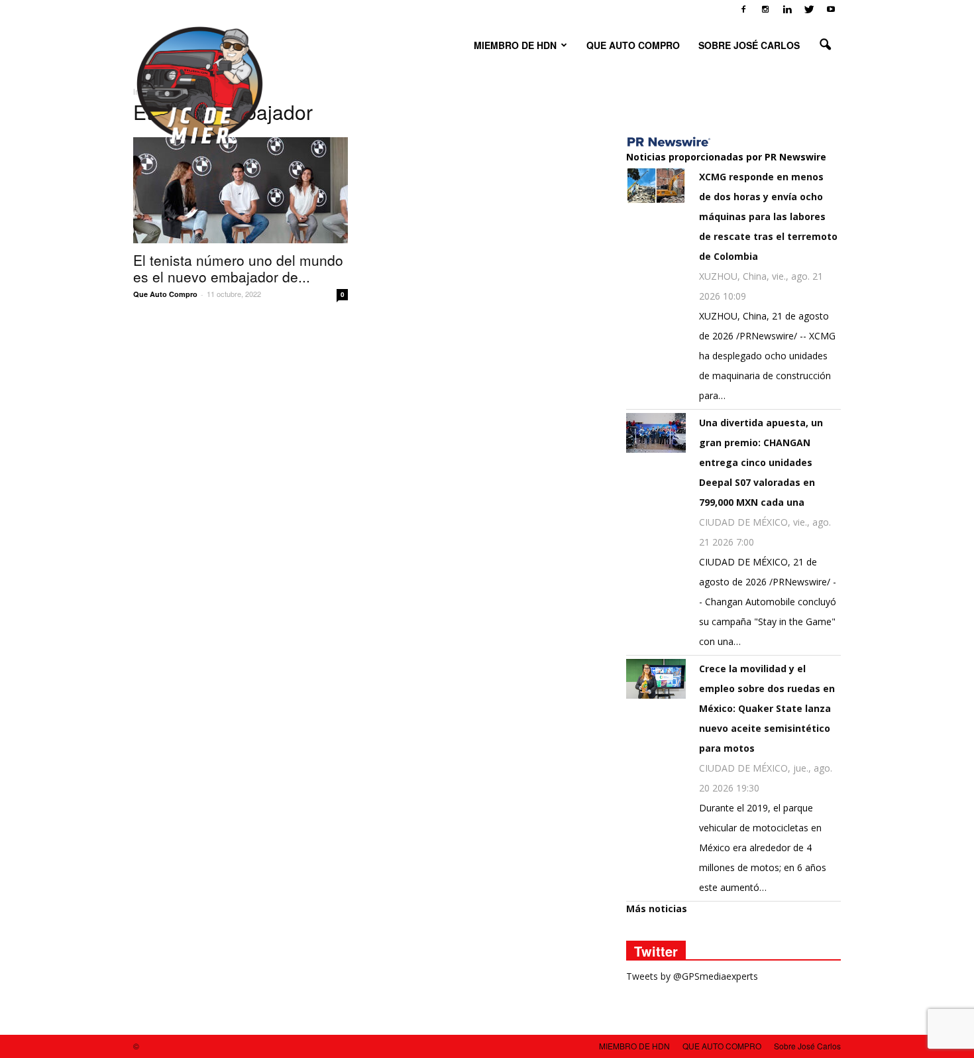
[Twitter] (809, 9)
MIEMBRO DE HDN (515, 45)
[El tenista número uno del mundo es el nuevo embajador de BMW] (240, 190)
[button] (825, 45)
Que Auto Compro (165, 294)
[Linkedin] (787, 9)
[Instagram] (765, 9)
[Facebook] (743, 9)
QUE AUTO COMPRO (633, 45)
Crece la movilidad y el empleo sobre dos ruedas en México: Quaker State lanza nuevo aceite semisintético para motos (767, 708)
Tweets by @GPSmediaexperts (692, 976)
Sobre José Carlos (749, 45)
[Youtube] (831, 9)
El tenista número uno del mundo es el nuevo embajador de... (238, 268)
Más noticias (656, 908)
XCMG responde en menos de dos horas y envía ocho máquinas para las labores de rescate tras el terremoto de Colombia (768, 216)
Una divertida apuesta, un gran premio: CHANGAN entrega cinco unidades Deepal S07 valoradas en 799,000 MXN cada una (761, 462)
